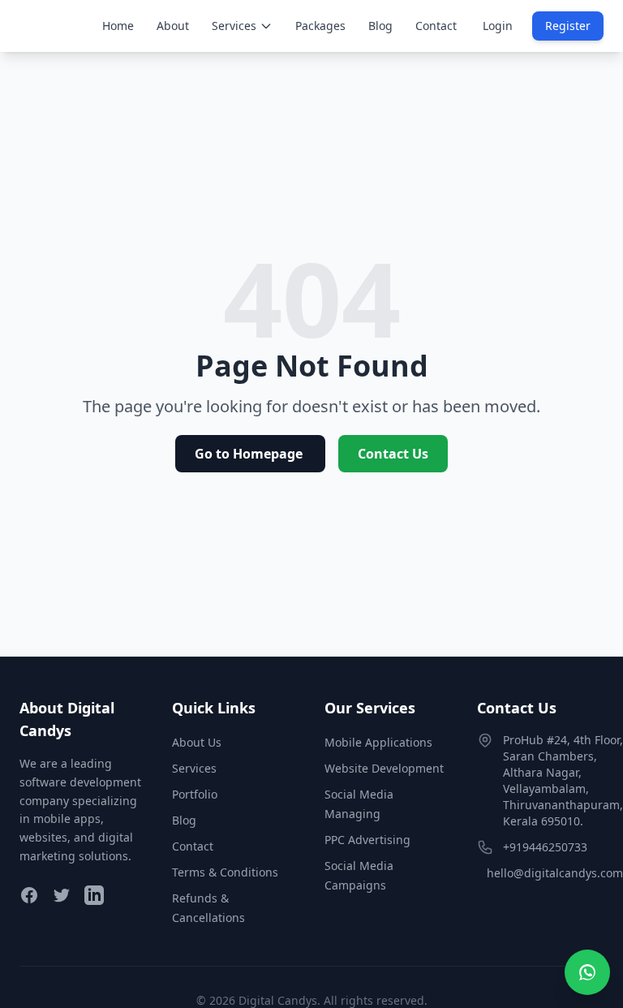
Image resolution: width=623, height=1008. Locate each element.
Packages (320, 25)
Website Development (384, 768)
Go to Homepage (250, 454)
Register (568, 25)
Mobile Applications (378, 742)
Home (118, 25)
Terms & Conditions (225, 872)
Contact (436, 25)
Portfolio (194, 794)
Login (498, 25)
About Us (196, 742)
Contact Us (393, 454)
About (173, 25)
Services (234, 25)
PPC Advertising (367, 839)
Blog (380, 25)
